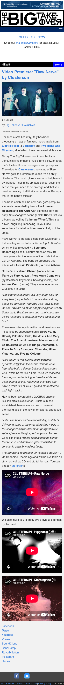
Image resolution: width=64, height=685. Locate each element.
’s (26, 169)
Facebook (8, 626)
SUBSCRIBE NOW (32, 37)
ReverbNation (10, 652)
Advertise (10, 683)
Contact (19, 683)
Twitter (6, 630)
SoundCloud (9, 643)
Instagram (8, 657)
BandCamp (9, 648)
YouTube (7, 635)
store (27, 43)
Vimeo (6, 639)
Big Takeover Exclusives (20, 125)
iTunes (6, 661)
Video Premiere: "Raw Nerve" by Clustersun (30, 74)
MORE (58, 64)
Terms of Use (31, 683)
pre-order (17, 466)
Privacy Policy (44, 683)
